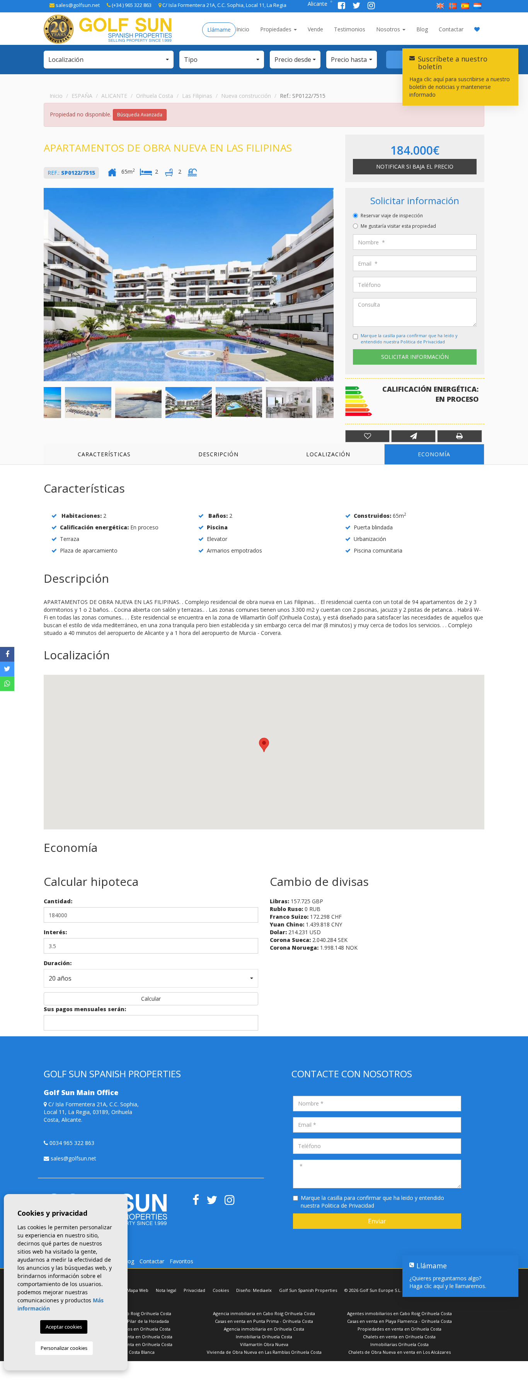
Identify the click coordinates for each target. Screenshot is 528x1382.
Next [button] (332, 284)
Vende (315, 29)
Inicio (242, 29)
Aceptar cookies (64, 1326)
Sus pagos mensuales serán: (85, 1009)
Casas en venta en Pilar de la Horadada (129, 1321)
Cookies (221, 1290)
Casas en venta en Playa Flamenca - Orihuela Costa (399, 1321)
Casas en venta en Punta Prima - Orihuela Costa (264, 1321)
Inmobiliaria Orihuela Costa (264, 1336)
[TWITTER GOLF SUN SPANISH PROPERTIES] (357, 6)
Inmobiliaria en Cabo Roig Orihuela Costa (129, 1313)
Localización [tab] (328, 454)
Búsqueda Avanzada (139, 114)
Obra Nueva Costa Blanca (129, 1352)
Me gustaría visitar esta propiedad (398, 226)
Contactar (451, 29)
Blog (422, 29)
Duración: (58, 963)
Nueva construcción (246, 95)
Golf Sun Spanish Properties (308, 1290)
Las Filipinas (197, 95)
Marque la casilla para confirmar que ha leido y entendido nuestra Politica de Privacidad (409, 339)
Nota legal (166, 1290)
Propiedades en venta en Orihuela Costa (399, 1329)
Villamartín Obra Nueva (264, 1344)
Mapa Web (137, 1290)
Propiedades (276, 29)
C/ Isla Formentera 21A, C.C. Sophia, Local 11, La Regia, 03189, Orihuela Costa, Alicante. (91, 1111)
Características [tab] (104, 454)
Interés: (55, 932)
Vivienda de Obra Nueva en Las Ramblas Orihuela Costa (264, 1352)
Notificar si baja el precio (414, 166)
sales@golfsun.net (77, 5)
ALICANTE (114, 95)
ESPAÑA (82, 95)
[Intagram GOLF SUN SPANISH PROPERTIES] (371, 6)
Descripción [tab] (218, 454)
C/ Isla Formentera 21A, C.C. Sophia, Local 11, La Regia (223, 5)
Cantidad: (58, 901)
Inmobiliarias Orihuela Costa (399, 1344)
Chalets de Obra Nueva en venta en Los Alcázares (399, 1352)
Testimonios (349, 29)
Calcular (151, 998)
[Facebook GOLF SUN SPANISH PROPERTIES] (342, 6)
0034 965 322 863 (71, 1143)
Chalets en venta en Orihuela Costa (399, 1336)
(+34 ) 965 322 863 (131, 5)
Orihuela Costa (154, 95)
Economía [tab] (434, 454)
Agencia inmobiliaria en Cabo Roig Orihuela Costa (264, 1313)
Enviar (377, 1221)
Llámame (219, 29)
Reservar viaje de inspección (392, 215)
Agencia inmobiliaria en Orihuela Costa (264, 1329)
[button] (109, 59)
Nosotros (389, 29)
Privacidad (194, 1290)
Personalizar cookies (64, 1347)
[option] (189, 284)
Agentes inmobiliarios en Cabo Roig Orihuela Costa (399, 1313)
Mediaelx (262, 1290)
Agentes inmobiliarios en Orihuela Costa (128, 1329)
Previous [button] (45, 284)
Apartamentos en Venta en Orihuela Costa (128, 1336)
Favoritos (181, 1261)
